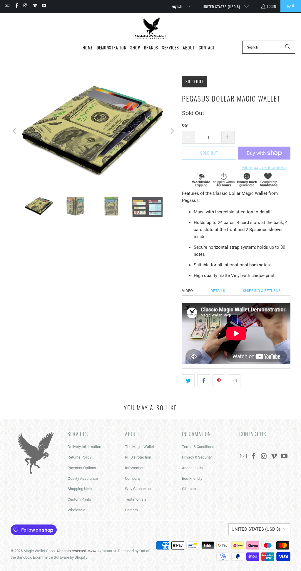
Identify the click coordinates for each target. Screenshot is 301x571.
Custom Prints (79, 499)
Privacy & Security (197, 457)
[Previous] (15, 131)
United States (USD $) (222, 6)
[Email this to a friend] (234, 380)
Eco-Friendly (192, 478)
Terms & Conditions (198, 446)
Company (133, 478)
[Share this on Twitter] (188, 380)
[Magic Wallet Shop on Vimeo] (34, 5)
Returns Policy (79, 457)
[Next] (171, 131)
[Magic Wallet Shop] (151, 28)
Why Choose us (138, 489)
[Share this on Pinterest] (219, 380)
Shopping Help (80, 489)
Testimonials (135, 499)
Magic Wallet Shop (39, 551)
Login (271, 6)
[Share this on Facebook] (203, 380)
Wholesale (76, 510)
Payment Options (82, 468)
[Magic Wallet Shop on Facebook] (16, 5)
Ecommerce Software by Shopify (60, 557)
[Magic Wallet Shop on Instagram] (25, 5)
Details (217, 290)
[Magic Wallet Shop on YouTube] (43, 5)
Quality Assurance (83, 478)
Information (134, 468)
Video (187, 290)
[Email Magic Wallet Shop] (6, 5)
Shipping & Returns (262, 290)
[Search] (287, 47)
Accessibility (192, 468)
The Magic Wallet (139, 446)
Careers (131, 510)
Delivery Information (84, 446)
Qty (185, 125)
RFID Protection (138, 457)
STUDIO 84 (109, 551)
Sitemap (189, 489)
